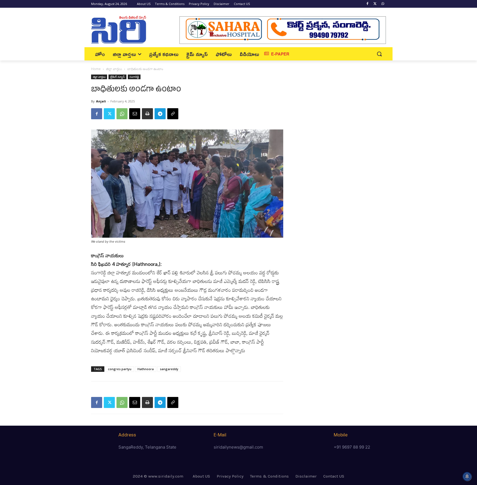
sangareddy (169, 369)
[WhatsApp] (383, 4)
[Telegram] (160, 113)
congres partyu (119, 369)
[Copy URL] (172, 113)
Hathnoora (145, 369)
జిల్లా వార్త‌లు (114, 69)
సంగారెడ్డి (134, 77)
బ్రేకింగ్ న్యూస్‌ (117, 77)
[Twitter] (375, 4)
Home (96, 69)
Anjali (101, 101)
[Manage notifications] (467, 476)
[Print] (147, 113)
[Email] (134, 113)
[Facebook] (367, 4)
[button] (379, 53)
